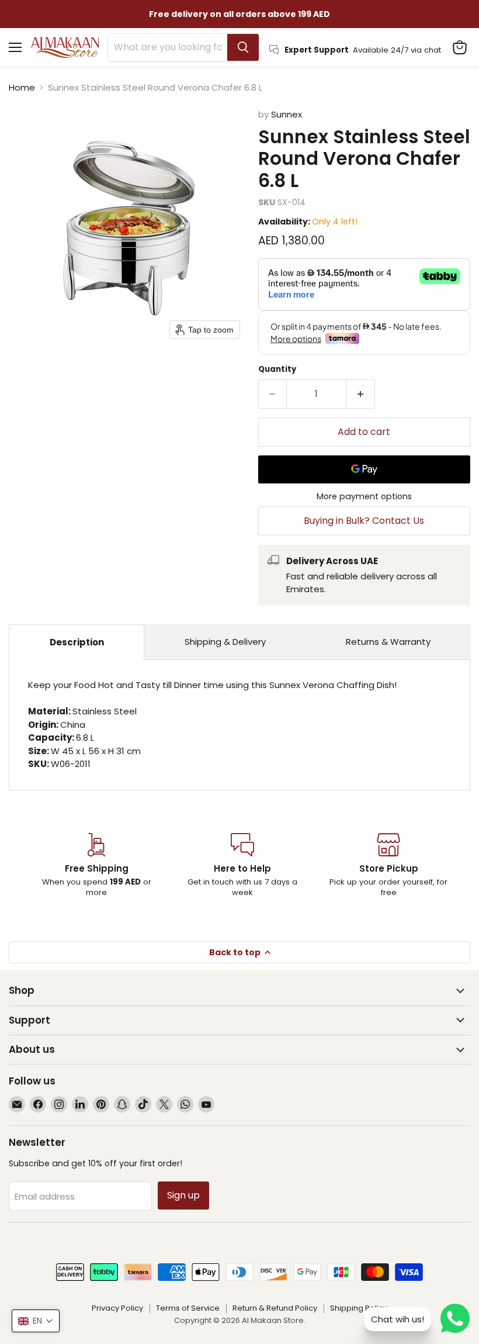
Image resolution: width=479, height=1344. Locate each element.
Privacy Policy (117, 1308)
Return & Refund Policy (274, 1308)
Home (22, 87)
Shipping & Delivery (225, 641)
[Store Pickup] (388, 866)
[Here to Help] (242, 866)
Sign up (183, 1195)
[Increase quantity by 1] (360, 394)
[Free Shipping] (96, 866)
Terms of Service (188, 1308)
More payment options (364, 496)
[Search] (243, 47)
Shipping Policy (358, 1308)
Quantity (277, 369)
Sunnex (286, 114)
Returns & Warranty (388, 641)
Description (77, 642)
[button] (35, 1321)
